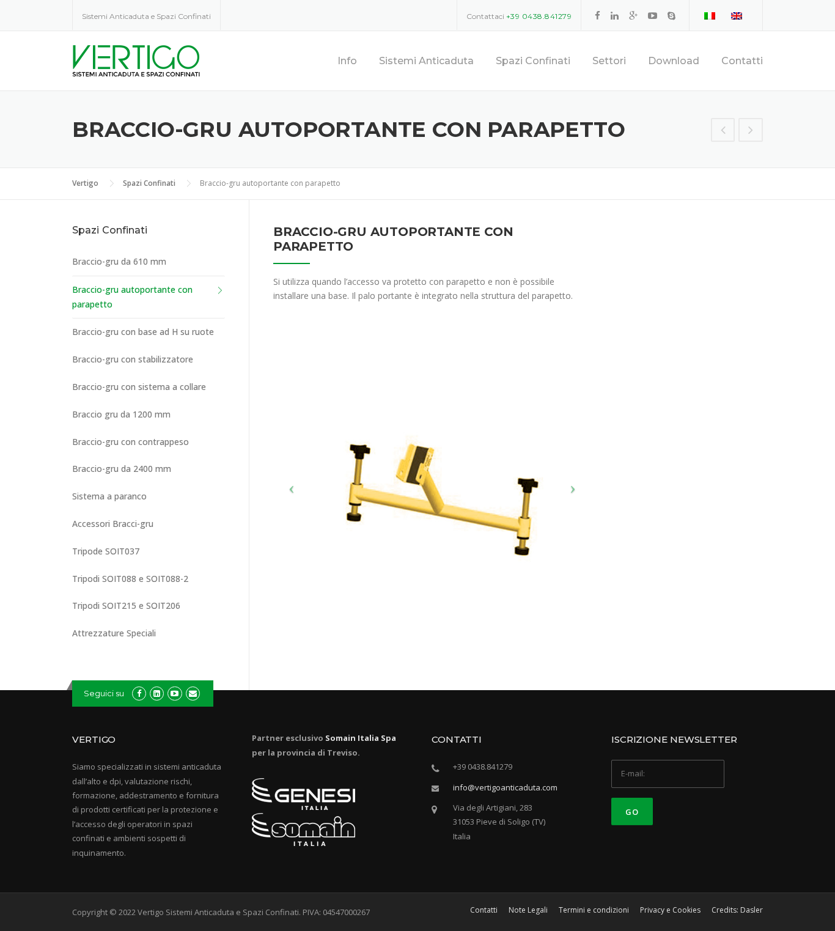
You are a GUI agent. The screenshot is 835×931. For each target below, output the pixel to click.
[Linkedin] (615, 15)
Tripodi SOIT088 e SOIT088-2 (130, 578)
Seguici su (104, 693)
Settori (609, 61)
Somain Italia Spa (360, 737)
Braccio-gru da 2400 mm (121, 468)
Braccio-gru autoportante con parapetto (132, 297)
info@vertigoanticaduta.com (505, 787)
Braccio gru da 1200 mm (121, 414)
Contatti (742, 61)
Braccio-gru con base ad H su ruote (143, 331)
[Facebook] (597, 15)
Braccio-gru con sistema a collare (139, 386)
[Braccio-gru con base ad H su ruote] (750, 131)
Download (673, 61)
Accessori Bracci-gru (112, 523)
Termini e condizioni (594, 910)
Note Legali (528, 910)
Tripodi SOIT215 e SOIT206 (126, 605)
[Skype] (671, 15)
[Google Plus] (633, 15)
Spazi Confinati (533, 61)
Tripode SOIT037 (105, 551)
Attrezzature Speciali (114, 633)
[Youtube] (652, 15)
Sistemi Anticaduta (426, 61)
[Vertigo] (136, 59)
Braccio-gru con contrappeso (130, 441)
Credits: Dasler (737, 910)
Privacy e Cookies (670, 910)
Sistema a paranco (109, 496)
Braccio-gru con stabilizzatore (132, 359)
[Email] (193, 693)
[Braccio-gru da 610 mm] (723, 131)
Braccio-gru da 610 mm (119, 261)
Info (347, 61)
